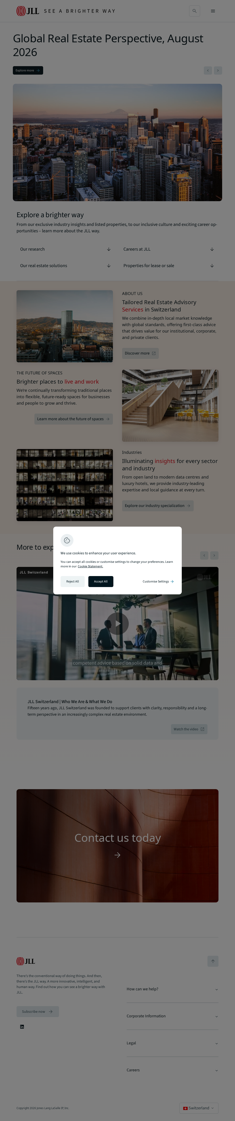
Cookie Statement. (90, 566)
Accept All (101, 581)
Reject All (72, 581)
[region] (117, 560)
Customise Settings (158, 581)
